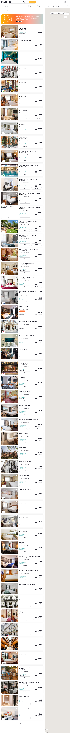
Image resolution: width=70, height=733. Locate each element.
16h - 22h (38, 118)
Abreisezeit (18, 6)
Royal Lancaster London (22, 534)
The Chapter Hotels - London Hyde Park (22, 184)
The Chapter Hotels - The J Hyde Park (22, 240)
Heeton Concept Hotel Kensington (22, 72)
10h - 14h (25, 76)
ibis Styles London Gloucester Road (22, 86)
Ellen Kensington (22, 114)
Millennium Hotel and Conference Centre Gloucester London (22, 368)
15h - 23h (36, 286)
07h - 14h (23, 118)
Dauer (25, 6)
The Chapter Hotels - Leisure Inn (22, 340)
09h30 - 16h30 (25, 634)
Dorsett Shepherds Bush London (22, 643)
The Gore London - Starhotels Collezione (22, 254)
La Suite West (22, 382)
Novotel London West (22, 480)
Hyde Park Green (22, 353)
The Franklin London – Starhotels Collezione (22, 687)
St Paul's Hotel (22, 452)
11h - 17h (25, 160)
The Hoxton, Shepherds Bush (22, 658)
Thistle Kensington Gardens (22, 100)
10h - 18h (25, 202)
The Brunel (22, 547)
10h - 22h (22, 620)
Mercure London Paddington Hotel (22, 713)
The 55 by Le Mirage (22, 438)
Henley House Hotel (22, 142)
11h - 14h (25, 357)
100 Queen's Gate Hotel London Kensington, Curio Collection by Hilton (22, 312)
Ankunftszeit (11, 6)
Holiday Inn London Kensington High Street (22, 170)
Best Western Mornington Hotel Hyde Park (22, 424)
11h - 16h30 (25, 62)
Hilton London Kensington (22, 493)
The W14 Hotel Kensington (22, 466)
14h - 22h (36, 620)
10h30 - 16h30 (25, 565)
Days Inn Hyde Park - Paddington (22, 615)
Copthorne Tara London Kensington (22, 156)
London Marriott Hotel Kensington (22, 128)
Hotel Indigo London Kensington (22, 282)
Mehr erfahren (18, 21)
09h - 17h (25, 104)
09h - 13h (29, 330)
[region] (57, 370)
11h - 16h (36, 470)
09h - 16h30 (25, 691)
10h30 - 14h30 (25, 146)
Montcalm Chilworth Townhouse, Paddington (22, 561)
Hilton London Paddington (22, 396)
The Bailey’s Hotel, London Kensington (22, 326)
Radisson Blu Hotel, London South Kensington (22, 212)
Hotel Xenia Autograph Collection (22, 268)
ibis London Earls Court (22, 410)
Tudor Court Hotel (22, 601)
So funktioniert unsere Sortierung (7, 12)
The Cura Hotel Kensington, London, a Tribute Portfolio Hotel (22, 31)
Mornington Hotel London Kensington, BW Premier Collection (22, 297)
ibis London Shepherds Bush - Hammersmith (22, 575)
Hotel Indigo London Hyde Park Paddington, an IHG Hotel (22, 673)
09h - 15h (25, 606)
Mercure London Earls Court (22, 507)
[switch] (33, 6)
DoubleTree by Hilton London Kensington (22, 226)
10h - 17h (25, 35)
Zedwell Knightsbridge (22, 700)
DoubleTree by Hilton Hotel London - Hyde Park (22, 198)
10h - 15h (25, 174)
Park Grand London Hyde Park (22, 629)
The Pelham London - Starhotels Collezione (22, 521)
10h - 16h (30, 118)
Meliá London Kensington (22, 44)
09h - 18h (23, 301)
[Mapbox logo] (47, 732)
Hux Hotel (22, 57)
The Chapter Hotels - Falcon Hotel (22, 588)
